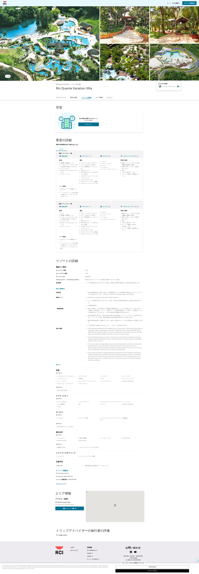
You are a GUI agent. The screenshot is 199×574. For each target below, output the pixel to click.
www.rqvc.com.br (61, 484)
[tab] (61, 97)
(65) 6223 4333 (137, 560)
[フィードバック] (197, 560)
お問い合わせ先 (74, 550)
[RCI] (5, 3)
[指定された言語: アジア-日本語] (168, 2)
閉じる (58, 364)
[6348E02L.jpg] (124, 24)
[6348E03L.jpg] (174, 24)
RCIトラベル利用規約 (92, 559)
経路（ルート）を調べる (69, 508)
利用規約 (89, 553)
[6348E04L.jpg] (124, 62)
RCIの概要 (175, 3)
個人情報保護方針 (91, 550)
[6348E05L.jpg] (174, 62)
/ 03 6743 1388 (133, 558)
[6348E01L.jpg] (50, 43)
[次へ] (180, 86)
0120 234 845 (139, 556)
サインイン (89, 124)
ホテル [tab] (61, 149)
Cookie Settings (152, 566)
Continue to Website (152, 570)
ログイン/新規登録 (189, 3)
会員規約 (89, 556)
